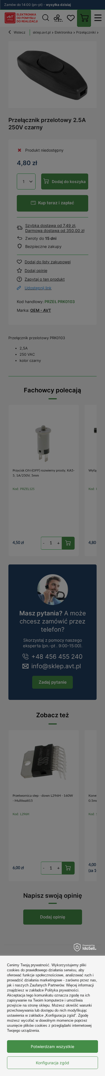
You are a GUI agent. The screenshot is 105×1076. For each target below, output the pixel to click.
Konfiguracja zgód (52, 1062)
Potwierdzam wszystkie (52, 1046)
